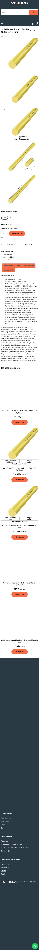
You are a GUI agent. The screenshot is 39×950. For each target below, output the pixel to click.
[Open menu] (2, 24)
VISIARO (28, 245)
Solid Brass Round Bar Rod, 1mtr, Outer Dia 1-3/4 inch (20, 412)
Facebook (4, 864)
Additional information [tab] (24, 266)
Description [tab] (8, 266)
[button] (2, 36)
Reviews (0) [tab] (9, 270)
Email (3, 874)
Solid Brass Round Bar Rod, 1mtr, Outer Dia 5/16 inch (19, 584)
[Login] (32, 24)
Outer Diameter (9, 211)
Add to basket (17, 234)
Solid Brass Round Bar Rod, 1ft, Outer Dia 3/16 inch (19, 641)
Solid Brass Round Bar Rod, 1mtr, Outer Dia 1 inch (19, 526)
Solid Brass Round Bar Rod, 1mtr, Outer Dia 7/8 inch (19, 469)
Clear (9, 217)
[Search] (33, 12)
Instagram (5, 867)
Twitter (3, 871)
